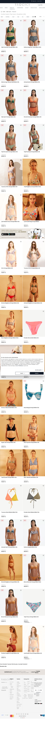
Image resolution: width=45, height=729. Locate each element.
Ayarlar (21, 373)
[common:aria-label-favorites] (39, 5)
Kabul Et (36, 373)
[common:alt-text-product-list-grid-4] (33, 17)
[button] (41, 16)
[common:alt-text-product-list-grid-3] (35, 17)
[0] (42, 5)
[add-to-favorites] (21, 21)
